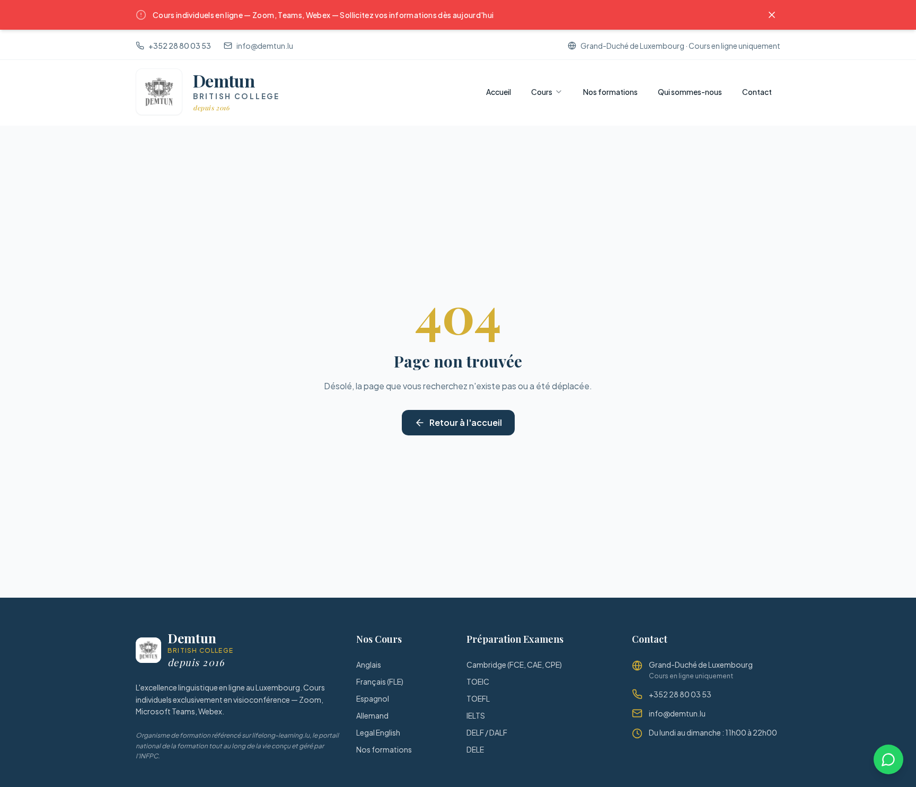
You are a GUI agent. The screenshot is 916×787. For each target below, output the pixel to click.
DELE (475, 749)
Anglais (368, 664)
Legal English (378, 732)
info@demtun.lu (264, 45)
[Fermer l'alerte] (771, 14)
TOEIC (477, 681)
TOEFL (478, 698)
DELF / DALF (486, 732)
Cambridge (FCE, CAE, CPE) (514, 664)
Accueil (498, 92)
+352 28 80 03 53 (179, 45)
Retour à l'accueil (465, 422)
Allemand (372, 715)
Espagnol (372, 698)
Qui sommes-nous (690, 92)
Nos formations (610, 92)
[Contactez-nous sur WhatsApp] (888, 759)
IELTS (475, 715)
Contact (757, 92)
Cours (541, 92)
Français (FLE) (379, 681)
